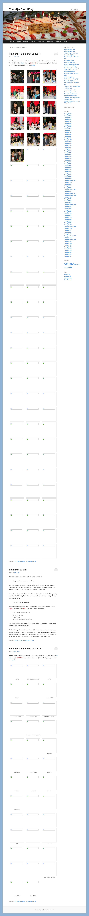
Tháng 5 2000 (67, 230)
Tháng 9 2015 (67, 164)
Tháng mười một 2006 (70, 204)
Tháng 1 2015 (67, 171)
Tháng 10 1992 (68, 250)
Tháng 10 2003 (68, 217)
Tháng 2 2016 (67, 160)
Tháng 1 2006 (67, 208)
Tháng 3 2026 (67, 117)
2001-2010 (17, 901)
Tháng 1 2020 (67, 138)
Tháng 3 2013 (67, 186)
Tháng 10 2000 (68, 228)
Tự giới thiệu (49, 41)
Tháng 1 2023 (67, 128)
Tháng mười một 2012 (70, 189)
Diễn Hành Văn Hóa (69, 62)
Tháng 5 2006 (67, 206)
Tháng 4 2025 (67, 125)
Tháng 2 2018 (67, 151)
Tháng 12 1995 (68, 243)
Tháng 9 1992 (67, 252)
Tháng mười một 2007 (70, 195)
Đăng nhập (67, 274)
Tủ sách (65, 41)
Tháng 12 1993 (68, 247)
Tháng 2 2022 (67, 134)
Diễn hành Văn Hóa (69, 49)
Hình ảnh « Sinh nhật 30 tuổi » (25, 53)
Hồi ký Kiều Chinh (69, 60)
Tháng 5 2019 (67, 143)
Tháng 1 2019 (67, 147)
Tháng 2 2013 (67, 188)
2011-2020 (17, 561)
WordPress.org (68, 280)
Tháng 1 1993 (67, 249)
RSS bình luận (68, 278)
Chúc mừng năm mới (70, 92)
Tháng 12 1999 (68, 234)
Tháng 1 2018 (67, 153)
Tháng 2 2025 (67, 127)
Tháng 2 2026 (67, 119)
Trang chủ (11, 41)
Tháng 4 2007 (67, 201)
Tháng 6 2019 (67, 141)
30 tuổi (22, 63)
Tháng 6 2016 (67, 158)
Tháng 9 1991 (67, 256)
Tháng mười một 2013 (70, 180)
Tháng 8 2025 (67, 121)
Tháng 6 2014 (67, 175)
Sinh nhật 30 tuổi (18, 569)
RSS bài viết (67, 276)
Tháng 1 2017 (67, 156)
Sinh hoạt (25, 41)
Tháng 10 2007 (68, 197)
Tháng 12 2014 (68, 173)
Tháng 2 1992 (67, 254)
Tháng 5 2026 (67, 116)
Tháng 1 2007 (67, 202)
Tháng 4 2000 (67, 232)
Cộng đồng (58, 41)
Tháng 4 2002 (67, 221)
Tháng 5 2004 (67, 215)
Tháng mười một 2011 (70, 193)
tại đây (33, 65)
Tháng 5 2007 (67, 199)
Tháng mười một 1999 (70, 236)
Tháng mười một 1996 (70, 239)
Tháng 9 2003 (67, 219)
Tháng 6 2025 (67, 123)
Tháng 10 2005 (68, 210)
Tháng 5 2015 (67, 167)
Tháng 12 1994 (68, 245)
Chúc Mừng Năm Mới (70, 90)
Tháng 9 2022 (67, 130)
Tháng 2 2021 (67, 136)
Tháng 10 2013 (68, 182)
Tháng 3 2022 (67, 132)
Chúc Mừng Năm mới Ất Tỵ (71, 68)
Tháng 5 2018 (67, 149)
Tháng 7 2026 (67, 114)
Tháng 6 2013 (67, 184)
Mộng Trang (76, 264)
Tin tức (19, 41)
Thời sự (16, 640)
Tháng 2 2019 (67, 145)
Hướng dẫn (41, 41)
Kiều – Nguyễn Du (69, 77)
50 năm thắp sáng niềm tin (71, 64)
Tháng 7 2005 (67, 212)
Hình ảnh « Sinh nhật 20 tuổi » (25, 648)
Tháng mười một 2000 (70, 226)
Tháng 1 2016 (67, 162)
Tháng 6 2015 (67, 165)
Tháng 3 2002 (67, 223)
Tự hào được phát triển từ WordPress (44, 910)
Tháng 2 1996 (67, 241)
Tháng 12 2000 (68, 225)
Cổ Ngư (69, 263)
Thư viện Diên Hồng (21, 9)
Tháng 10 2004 (68, 213)
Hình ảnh (33, 41)
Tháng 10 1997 (68, 237)
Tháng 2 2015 (67, 169)
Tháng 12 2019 (68, 140)
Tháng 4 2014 (67, 176)
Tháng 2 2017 (67, 154)
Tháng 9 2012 (67, 191)
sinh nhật (30, 561)
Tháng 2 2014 (67, 178)
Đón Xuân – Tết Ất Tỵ (70, 66)
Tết (70, 267)
